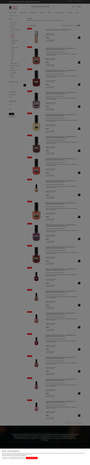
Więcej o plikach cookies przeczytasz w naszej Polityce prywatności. (14, 455)
